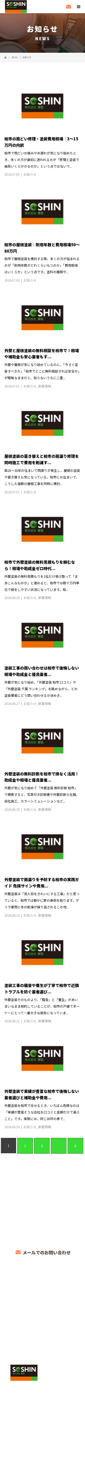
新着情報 (44, 386)
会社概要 (42, 1331)
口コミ (42, 1310)
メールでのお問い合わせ (46, 1252)
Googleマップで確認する (42, 1403)
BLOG (43, 1341)
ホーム (42, 1279)
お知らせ (29, 174)
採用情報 (42, 1321)
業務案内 (42, 1290)
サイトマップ (42, 1352)
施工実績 (42, 1300)
